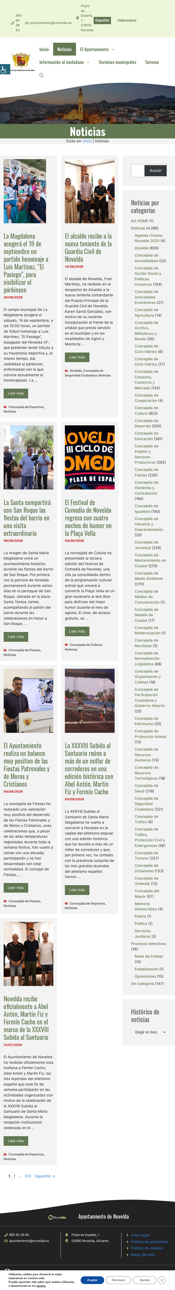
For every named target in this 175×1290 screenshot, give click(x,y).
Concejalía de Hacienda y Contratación (146, 487)
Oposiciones (145, 976)
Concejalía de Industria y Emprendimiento (149, 524)
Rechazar (118, 1280)
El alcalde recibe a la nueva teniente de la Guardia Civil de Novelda (88, 247)
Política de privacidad (149, 1242)
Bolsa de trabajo (149, 956)
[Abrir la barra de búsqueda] (41, 74)
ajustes (40, 1286)
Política (141, 923)
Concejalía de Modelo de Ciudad (146, 615)
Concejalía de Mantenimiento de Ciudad (150, 560)
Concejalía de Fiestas (24, 650)
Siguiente (45, 1176)
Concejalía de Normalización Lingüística (147, 658)
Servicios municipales (117, 62)
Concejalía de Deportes (26, 407)
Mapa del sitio (143, 1255)
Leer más (16, 393)
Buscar (156, 170)
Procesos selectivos (148, 944)
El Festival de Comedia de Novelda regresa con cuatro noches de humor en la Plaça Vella (88, 517)
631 (28, 1176)
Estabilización (146, 969)
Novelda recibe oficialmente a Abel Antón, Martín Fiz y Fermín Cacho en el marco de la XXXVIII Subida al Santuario (26, 1018)
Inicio (44, 49)
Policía (140, 916)
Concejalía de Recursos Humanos (146, 754)
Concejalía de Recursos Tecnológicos (146, 772)
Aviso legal (140, 1235)
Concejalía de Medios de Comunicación (147, 596)
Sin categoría (142, 983)
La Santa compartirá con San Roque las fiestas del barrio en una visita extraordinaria (27, 517)
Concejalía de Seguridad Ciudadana (146, 803)
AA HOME (139, 221)
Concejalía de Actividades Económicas (146, 297)
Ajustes (145, 1280)
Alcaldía (76, 370)
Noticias (64, 49)
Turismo (152, 62)
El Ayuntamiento (94, 49)
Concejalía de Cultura (86, 644)
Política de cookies (147, 1248)
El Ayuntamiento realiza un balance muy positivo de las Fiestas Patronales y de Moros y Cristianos (27, 765)
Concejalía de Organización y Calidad (148, 676)
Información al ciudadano (61, 62)
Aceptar (92, 1280)
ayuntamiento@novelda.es (51, 23)
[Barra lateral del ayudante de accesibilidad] (5, 69)
